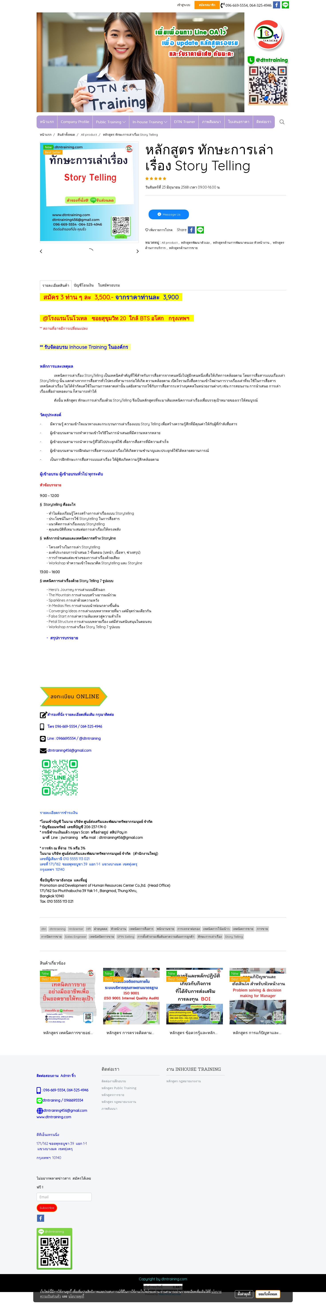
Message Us (171, 214)
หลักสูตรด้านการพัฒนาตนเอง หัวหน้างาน (241, 243)
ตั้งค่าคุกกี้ (244, 1294)
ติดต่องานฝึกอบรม (114, 1081)
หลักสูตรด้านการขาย (183, 248)
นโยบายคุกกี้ (76, 1296)
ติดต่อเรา (263, 122)
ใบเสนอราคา (238, 122)
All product (170, 243)
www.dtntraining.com (54, 1117)
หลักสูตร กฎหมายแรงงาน (119, 1102)
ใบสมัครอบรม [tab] (109, 285)
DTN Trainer (184, 122)
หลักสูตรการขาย (113, 1095)
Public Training (109, 122)
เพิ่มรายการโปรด (160, 230)
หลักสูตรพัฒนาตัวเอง (195, 243)
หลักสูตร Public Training (119, 1088)
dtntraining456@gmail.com (69, 750)
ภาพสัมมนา (211, 122)
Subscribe (47, 1208)
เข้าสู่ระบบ (183, 5)
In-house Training (148, 122)
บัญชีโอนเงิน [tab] (84, 285)
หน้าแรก (47, 122)
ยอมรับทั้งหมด (268, 1294)
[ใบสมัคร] (74, 696)
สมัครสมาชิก (207, 5)
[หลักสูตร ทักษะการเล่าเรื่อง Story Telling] (89, 192)
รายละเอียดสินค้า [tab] (55, 285)
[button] (282, 122)
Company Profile (75, 122)
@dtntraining (90, 738)
